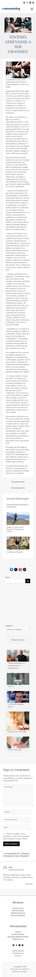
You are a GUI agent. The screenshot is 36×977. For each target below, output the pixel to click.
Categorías (9, 626)
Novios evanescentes (15, 750)
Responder (29, 884)
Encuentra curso (18, 908)
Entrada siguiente (18, 488)
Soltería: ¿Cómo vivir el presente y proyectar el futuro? (15, 529)
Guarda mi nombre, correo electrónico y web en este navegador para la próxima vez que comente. (16, 836)
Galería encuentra (18, 951)
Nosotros (18, 955)
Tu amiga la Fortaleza (15, 552)
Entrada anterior (18, 482)
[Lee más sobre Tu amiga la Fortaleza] (18, 543)
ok (28, 581)
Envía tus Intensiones (18, 915)
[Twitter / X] (16, 945)
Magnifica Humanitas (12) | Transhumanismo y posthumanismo (17, 665)
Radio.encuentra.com (18, 913)
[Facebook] (24, 3)
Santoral (18, 932)
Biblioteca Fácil (18, 939)
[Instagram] (33, 3)
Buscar (7, 577)
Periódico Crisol (18, 953)
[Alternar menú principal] (32, 9)
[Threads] (30, 3)
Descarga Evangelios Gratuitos (18, 937)
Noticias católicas (18, 910)
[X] (27, 3)
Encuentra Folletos (18, 934)
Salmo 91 (11, 686)
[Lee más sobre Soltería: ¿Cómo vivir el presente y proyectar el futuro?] (18, 518)
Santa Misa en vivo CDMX (17, 732)
